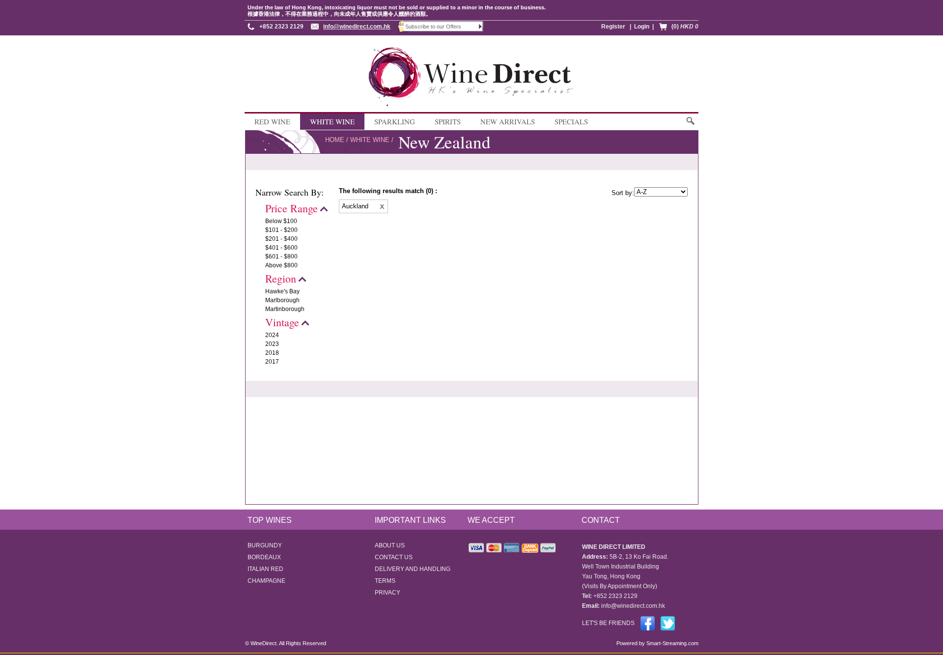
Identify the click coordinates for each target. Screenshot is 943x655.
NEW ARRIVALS (507, 121)
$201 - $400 (281, 238)
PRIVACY (387, 592)
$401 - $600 (281, 247)
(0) (684, 26)
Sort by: (622, 193)
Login (641, 26)
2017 (272, 361)
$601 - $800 (281, 256)
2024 (272, 335)
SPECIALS (571, 121)
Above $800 (281, 265)
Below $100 (281, 221)
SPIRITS (448, 121)
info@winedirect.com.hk (356, 26)
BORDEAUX (264, 557)
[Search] (689, 125)
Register (613, 26)
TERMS (385, 580)
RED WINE (272, 121)
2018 (272, 352)
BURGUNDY (265, 545)
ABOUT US (390, 545)
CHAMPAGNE (266, 580)
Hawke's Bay (282, 291)
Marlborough (282, 300)
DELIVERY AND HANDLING (412, 569)
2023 (272, 344)
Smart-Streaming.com (671, 643)
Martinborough (285, 309)
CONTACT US (394, 557)
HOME (334, 139)
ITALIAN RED (265, 569)
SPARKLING (394, 121)
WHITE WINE (332, 121)
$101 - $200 (281, 230)
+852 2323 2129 (281, 26)
